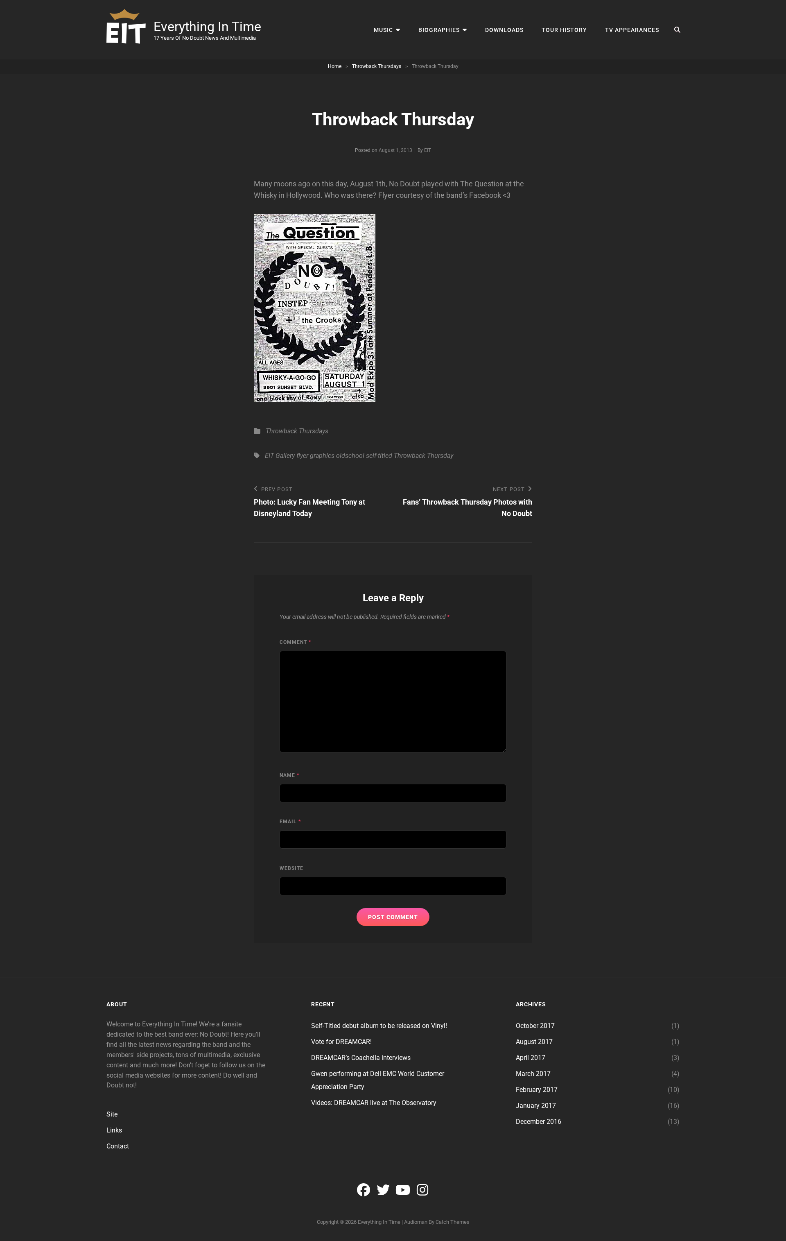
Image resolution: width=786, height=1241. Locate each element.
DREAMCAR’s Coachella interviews (361, 1058)
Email (290, 821)
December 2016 (538, 1122)
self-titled (379, 456)
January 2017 (536, 1106)
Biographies (439, 30)
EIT (427, 150)
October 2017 (535, 1026)
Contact (117, 1146)
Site (111, 1114)
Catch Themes (453, 1222)
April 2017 (530, 1058)
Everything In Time (207, 26)
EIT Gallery (280, 456)
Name (289, 775)
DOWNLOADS (504, 30)
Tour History (564, 30)
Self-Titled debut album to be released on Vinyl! (379, 1026)
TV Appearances (632, 30)
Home (334, 66)
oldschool (350, 456)
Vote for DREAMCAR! (341, 1042)
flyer (302, 456)
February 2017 (537, 1090)
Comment (295, 642)
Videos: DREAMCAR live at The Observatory (373, 1103)
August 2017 (534, 1042)
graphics (322, 456)
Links (114, 1130)
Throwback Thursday (423, 456)
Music (383, 30)
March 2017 (533, 1074)
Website (291, 868)
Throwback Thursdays (376, 66)
